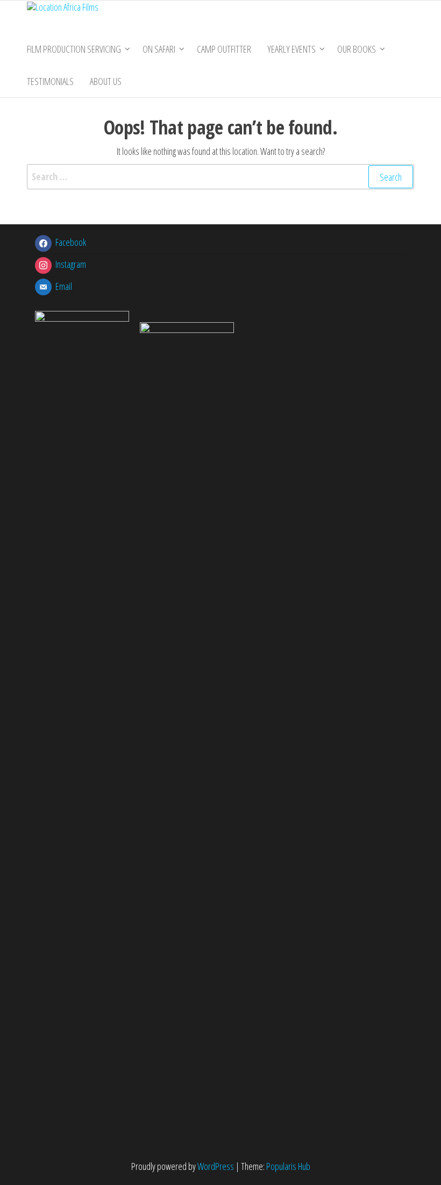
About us (106, 81)
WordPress (215, 1166)
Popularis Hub (288, 1166)
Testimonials (50, 81)
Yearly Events (291, 48)
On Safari (159, 48)
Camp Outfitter (224, 48)
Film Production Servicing (74, 48)
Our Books (356, 48)
